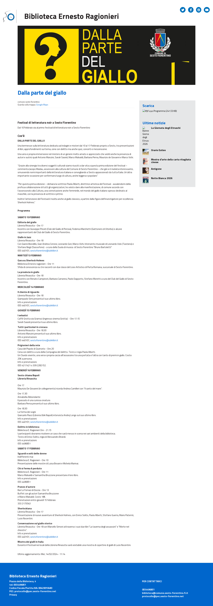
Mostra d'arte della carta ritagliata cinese (171, 161)
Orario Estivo (158, 150)
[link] (44, 250)
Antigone (156, 169)
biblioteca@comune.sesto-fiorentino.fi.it (165, 593)
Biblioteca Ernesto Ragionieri (71, 16)
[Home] (10, 16)
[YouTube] (207, 10)
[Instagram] (198, 10)
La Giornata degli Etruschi (165, 128)
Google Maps (42, 104)
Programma (159, 111)
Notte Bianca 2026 (161, 178)
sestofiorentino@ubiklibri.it (44, 250)
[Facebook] (190, 10)
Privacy (13, 595)
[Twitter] (182, 10)
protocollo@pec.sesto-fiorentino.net (163, 596)
